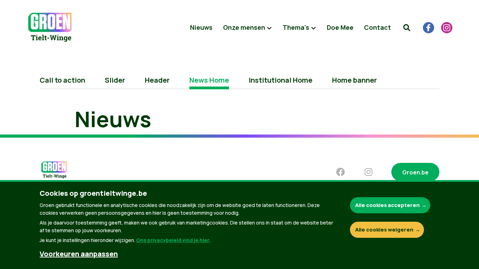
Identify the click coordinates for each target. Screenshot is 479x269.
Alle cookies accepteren (387, 205)
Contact (377, 27)
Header (157, 80)
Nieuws (201, 27)
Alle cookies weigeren (384, 229)
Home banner (354, 80)
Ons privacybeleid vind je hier (172, 240)
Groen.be (415, 172)
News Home (209, 80)
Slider (115, 80)
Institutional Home (280, 80)
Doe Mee (340, 27)
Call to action (62, 80)
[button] (406, 28)
